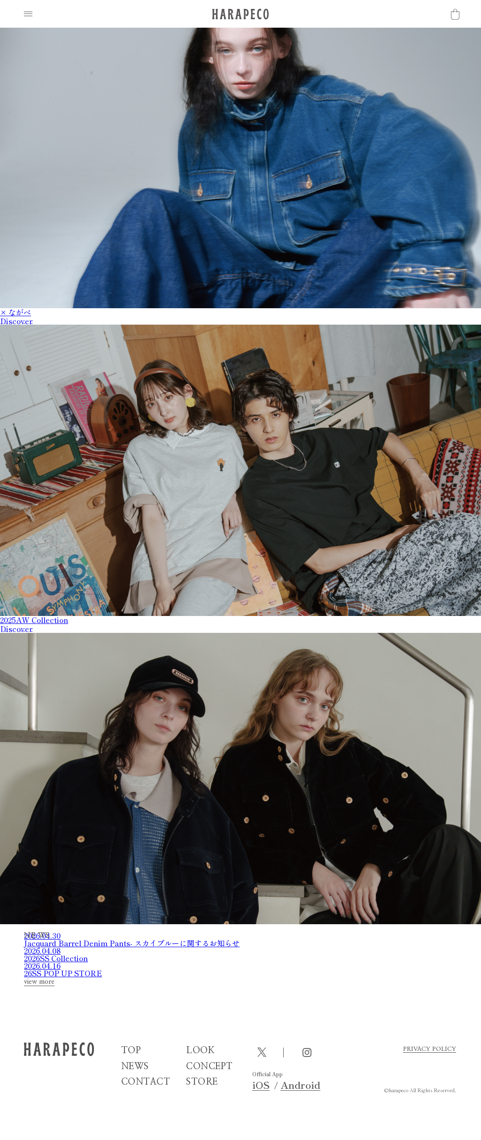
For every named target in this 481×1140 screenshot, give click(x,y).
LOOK (200, 1050)
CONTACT (146, 1082)
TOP (131, 1050)
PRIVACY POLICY (429, 1049)
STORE (202, 1082)
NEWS (135, 1066)
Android (300, 1085)
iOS (261, 1085)
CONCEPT (209, 1066)
